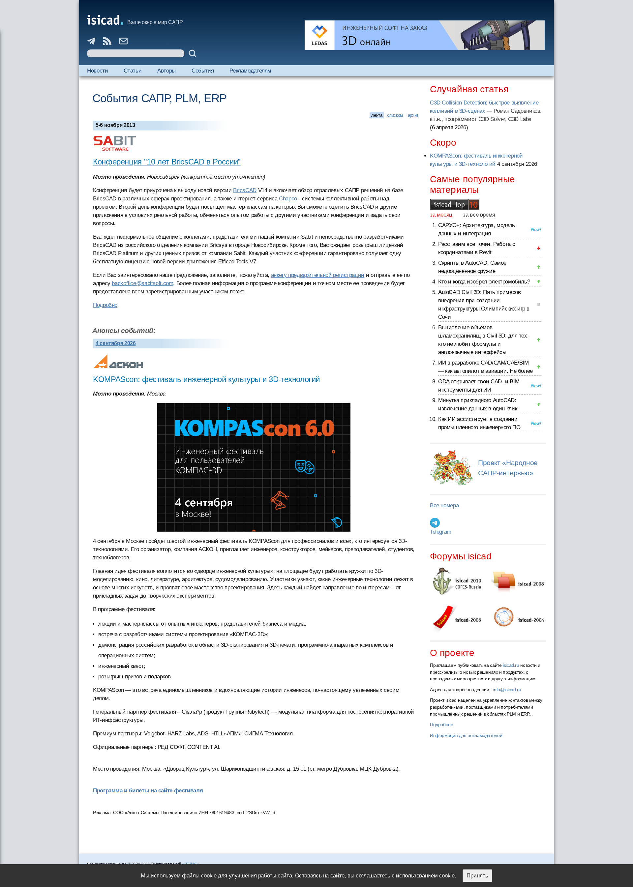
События (203, 71)
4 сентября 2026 (116, 343)
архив (413, 115)
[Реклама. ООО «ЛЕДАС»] (425, 35)
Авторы (166, 71)
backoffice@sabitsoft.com (142, 283)
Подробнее (441, 724)
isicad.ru (511, 665)
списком (395, 115)
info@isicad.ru (507, 689)
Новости (97, 71)
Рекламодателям (250, 71)
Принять (477, 875)
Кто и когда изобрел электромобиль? (484, 282)
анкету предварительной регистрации (317, 275)
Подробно (105, 305)
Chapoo (288, 198)
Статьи (132, 71)
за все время (479, 215)
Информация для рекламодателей (466, 735)
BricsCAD (244, 190)
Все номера (444, 505)
